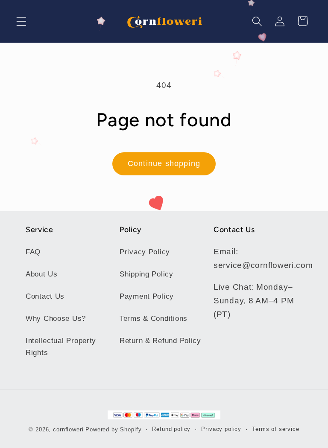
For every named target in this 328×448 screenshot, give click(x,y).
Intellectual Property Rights (61, 347)
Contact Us (45, 296)
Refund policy (171, 429)
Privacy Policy (145, 252)
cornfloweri (68, 429)
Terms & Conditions (153, 318)
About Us (42, 274)
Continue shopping (164, 163)
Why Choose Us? (56, 318)
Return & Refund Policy (160, 341)
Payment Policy (147, 296)
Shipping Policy (146, 274)
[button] (21, 21)
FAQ (33, 252)
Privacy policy (221, 429)
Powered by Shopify (113, 429)
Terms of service (275, 429)
